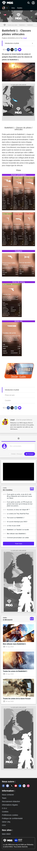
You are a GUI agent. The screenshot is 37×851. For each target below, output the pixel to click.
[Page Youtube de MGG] (15, 785)
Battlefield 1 (22, 25)
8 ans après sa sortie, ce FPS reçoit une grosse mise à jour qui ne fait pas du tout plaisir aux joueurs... (19, 504)
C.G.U (4, 808)
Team (4, 798)
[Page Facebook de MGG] (3, 785)
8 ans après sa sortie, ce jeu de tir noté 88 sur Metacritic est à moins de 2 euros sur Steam (19, 496)
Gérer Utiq (6, 822)
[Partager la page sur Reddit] (15, 49)
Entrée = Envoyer (16, 454)
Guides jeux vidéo (12, 25)
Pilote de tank (10, 395)
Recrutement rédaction (11, 801)
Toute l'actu (18, 543)
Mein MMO (6, 834)
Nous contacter (8, 795)
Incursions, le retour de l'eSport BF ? (18, 509)
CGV (4, 825)
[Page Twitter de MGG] (11, 785)
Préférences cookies (10, 815)
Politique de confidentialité (12, 818)
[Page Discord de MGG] (7, 785)
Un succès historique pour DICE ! (17, 521)
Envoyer (30, 454)
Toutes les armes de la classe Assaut (16, 698)
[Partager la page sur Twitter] (12, 49)
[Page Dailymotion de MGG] (20, 785)
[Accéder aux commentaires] (19, 49)
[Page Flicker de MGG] (24, 785)
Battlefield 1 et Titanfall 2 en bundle (18, 529)
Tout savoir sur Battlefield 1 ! (16, 517)
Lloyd (25, 38)
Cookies (5, 812)
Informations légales (10, 805)
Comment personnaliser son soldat (18, 537)
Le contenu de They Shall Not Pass (18, 513)
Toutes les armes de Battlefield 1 (15, 671)
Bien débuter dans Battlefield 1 (16, 533)
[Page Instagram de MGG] (28, 785)
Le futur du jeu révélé (13, 525)
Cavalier (8, 400)
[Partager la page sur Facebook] (8, 49)
